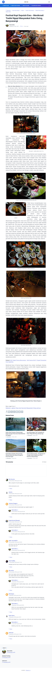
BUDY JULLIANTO (13, 540)
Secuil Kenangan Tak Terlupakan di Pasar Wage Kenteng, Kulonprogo (35, 433)
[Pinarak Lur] (26, 2)
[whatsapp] (14, 412)
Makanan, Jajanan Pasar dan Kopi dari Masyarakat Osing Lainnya (23, 408)
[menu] (3, 2)
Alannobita (14, 510)
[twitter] (12, 412)
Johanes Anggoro (13, 503)
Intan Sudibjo (12, 560)
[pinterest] (19, 412)
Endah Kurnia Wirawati (14, 520)
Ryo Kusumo (12, 479)
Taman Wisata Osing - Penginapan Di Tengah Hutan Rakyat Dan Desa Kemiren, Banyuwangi (36, 455)
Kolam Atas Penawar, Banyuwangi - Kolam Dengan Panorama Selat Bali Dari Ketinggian (15, 434)
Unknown (11, 632)
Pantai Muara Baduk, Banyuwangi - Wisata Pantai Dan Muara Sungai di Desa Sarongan (14, 455)
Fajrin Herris (12, 615)
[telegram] (17, 412)
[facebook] (9, 412)
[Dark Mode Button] (49, 2)
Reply (11, 488)
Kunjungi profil (11, 652)
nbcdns (10, 492)
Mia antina (11, 570)
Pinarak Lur (28, 670)
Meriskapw (11, 593)
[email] (22, 412)
